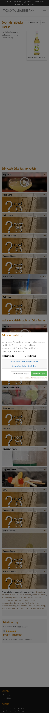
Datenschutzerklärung (38, 378)
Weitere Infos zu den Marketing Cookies (24, 366)
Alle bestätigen (39, 373)
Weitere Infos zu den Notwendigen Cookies (24, 361)
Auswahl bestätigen (21, 373)
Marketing (31, 355)
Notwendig (9, 355)
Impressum (24, 378)
